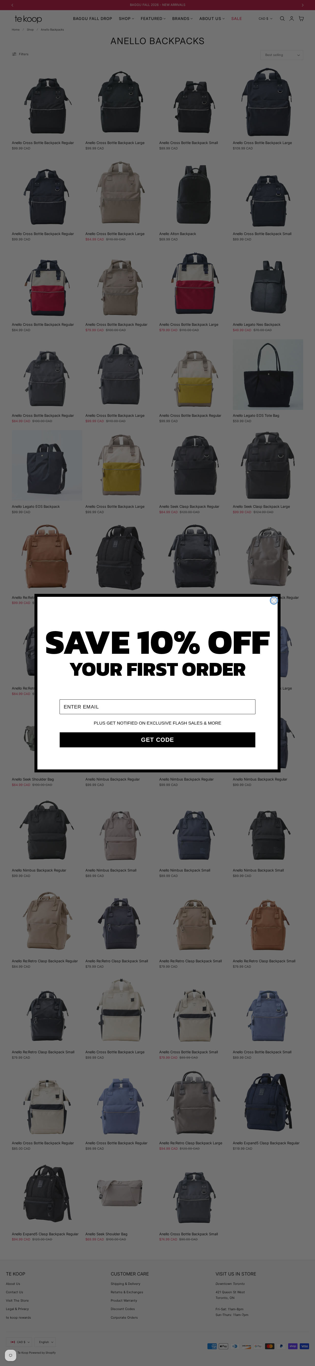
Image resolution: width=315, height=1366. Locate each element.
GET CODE (157, 739)
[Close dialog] (274, 600)
